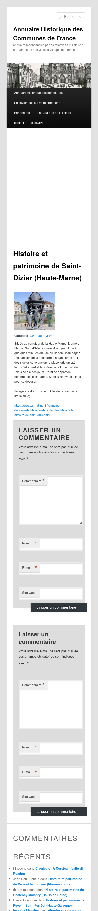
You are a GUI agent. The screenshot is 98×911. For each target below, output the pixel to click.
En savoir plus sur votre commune (37, 102)
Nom (29, 543)
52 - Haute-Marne (42, 336)
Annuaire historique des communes (38, 92)
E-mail (29, 568)
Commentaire (33, 481)
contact (19, 122)
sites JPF (37, 122)
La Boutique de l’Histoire (54, 112)
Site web (28, 592)
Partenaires (22, 112)
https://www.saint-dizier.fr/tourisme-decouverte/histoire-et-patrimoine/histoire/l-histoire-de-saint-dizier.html (43, 410)
